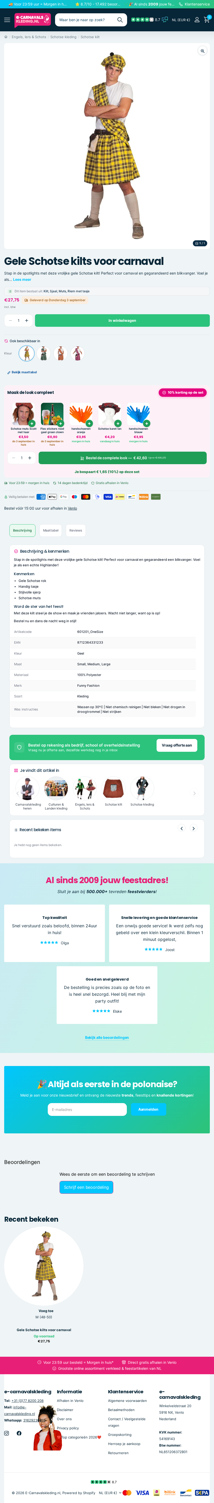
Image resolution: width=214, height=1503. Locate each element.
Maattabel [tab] (50, 530)
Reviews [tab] (75, 530)
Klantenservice (125, 1391)
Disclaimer (65, 1410)
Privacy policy (68, 1428)
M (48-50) (43, 1317)
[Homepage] (6, 37)
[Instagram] (6, 1433)
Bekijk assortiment (7, 20)
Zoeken (120, 19)
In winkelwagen (122, 320)
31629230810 (34, 1420)
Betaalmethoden (121, 1410)
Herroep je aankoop (124, 1444)
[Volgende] (194, 828)
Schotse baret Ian (109, 428)
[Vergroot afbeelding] (202, 50)
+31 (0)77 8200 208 (27, 1401)
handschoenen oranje (81, 430)
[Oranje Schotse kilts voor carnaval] (60, 353)
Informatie (69, 1391)
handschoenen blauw (138, 430)
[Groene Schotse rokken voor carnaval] (43, 353)
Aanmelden (148, 1109)
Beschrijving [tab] (22, 530)
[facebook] (19, 1433)
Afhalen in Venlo (70, 1401)
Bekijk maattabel (24, 372)
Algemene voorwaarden (127, 1401)
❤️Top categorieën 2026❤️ (79, 1437)
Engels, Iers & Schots (29, 37)
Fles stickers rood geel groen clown (52, 430)
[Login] (196, 20)
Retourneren (118, 1453)
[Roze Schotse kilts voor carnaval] (77, 353)
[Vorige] (182, 828)
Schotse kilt (90, 37)
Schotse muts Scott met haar (24, 430)
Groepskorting (120, 1434)
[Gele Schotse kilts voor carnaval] (26, 353)
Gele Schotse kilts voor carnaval (44, 1330)
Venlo (72, 508)
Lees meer (22, 279)
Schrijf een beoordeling (86, 1187)
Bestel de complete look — (126, 458)
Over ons (64, 1419)
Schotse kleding (63, 37)
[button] (26, 320)
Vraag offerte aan (177, 745)
